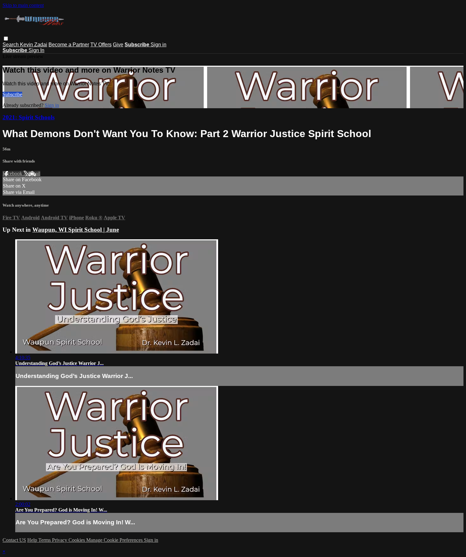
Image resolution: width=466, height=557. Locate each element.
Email (34, 173)
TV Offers (101, 44)
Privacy (60, 540)
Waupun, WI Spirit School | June (75, 229)
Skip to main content (23, 5)
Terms (45, 540)
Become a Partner (69, 44)
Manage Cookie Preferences (115, 540)
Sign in (158, 44)
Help (32, 540)
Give (118, 44)
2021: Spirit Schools (29, 117)
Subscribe (12, 94)
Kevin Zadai (33, 44)
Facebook (13, 173)
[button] (6, 38)
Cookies (77, 540)
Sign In (36, 50)
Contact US (14, 540)
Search (11, 44)
